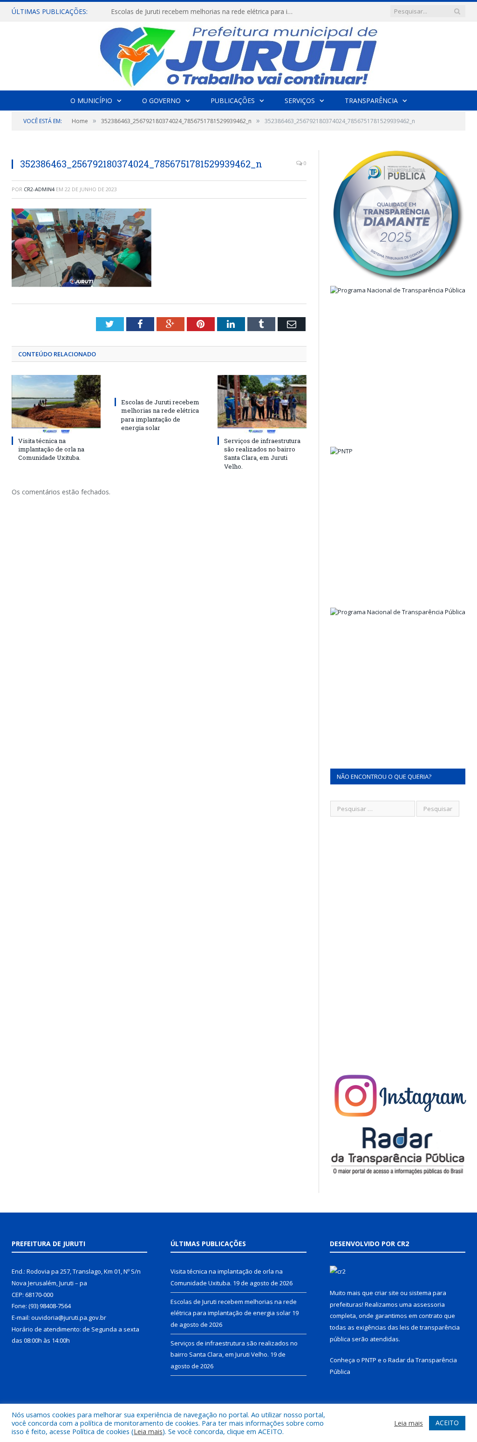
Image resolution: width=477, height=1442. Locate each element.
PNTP (368, 1360)
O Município (91, 100)
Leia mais (148, 1431)
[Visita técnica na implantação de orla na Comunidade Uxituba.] (56, 404)
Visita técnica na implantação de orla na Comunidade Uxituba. (51, 449)
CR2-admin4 (39, 189)
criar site (387, 1293)
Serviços (300, 100)
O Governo (161, 100)
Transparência (371, 100)
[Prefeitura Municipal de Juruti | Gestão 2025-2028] (238, 54)
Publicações (233, 100)
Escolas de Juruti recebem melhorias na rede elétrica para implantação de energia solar (206, 11)
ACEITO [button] (447, 1422)
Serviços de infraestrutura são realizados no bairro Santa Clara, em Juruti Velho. (262, 454)
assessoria (429, 1304)
